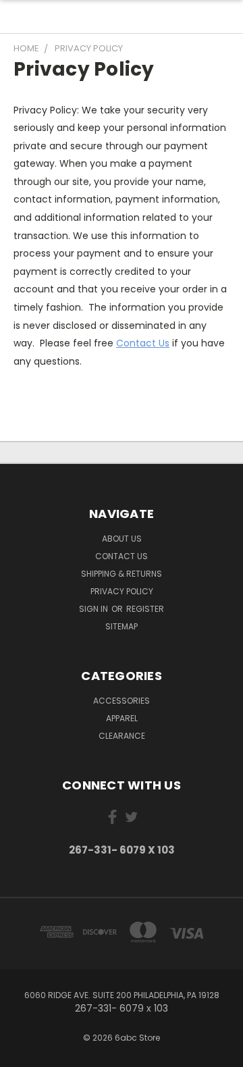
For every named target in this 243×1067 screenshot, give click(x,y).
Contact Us (142, 343)
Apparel (122, 718)
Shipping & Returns (121, 573)
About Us (122, 538)
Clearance (122, 735)
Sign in (94, 609)
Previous (21, 1053)
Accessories (121, 700)
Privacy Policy (121, 591)
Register (145, 609)
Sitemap (121, 626)
